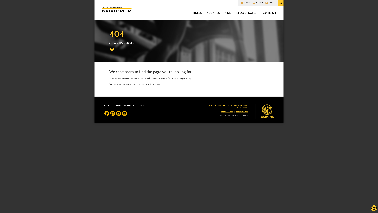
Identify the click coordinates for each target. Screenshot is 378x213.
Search (281, 3)
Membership (269, 12)
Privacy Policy (242, 112)
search (159, 84)
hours (107, 105)
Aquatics (213, 12)
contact (143, 105)
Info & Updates (246, 12)
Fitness (196, 12)
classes (117, 105)
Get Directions (227, 112)
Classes (247, 3)
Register (259, 3)
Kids (228, 12)
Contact (272, 3)
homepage (140, 84)
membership (130, 105)
